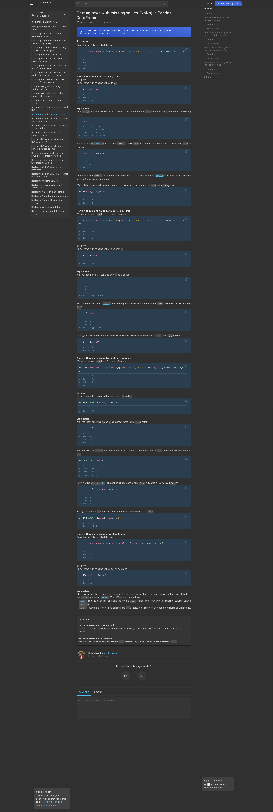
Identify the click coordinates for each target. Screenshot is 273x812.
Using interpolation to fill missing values (48, 212)
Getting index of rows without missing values (46, 133)
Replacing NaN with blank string (47, 192)
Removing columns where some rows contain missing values (47, 154)
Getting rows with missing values (48, 114)
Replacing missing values (44, 181)
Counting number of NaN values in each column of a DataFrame (48, 73)
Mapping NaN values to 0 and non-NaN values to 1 (48, 140)
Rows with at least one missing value (217, 19)
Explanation (213, 28)
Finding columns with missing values (46, 101)
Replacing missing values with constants (47, 186)
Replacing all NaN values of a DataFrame (46, 168)
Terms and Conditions (47, 805)
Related (208, 77)
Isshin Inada (110, 653)
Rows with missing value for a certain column (218, 33)
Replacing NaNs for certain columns (49, 196)
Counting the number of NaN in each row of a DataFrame (49, 67)
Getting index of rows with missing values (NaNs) (49, 126)
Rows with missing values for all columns (219, 63)
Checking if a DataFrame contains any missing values (48, 42)
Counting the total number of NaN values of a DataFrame (48, 80)
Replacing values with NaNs (45, 207)
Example (208, 13)
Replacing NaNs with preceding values (47, 201)
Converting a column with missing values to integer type (48, 49)
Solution (211, 24)
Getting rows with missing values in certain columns (49, 119)
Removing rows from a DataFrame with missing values (48, 161)
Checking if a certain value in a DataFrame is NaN (47, 35)
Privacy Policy (50, 802)
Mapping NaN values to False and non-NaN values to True (48, 147)
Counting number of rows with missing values (46, 60)
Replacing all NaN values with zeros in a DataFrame (49, 175)
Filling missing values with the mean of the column (47, 94)
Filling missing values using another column (45, 87)
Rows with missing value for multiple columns (218, 48)
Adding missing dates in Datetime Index (48, 28)
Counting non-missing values (46, 54)
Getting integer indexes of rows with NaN (50, 108)
